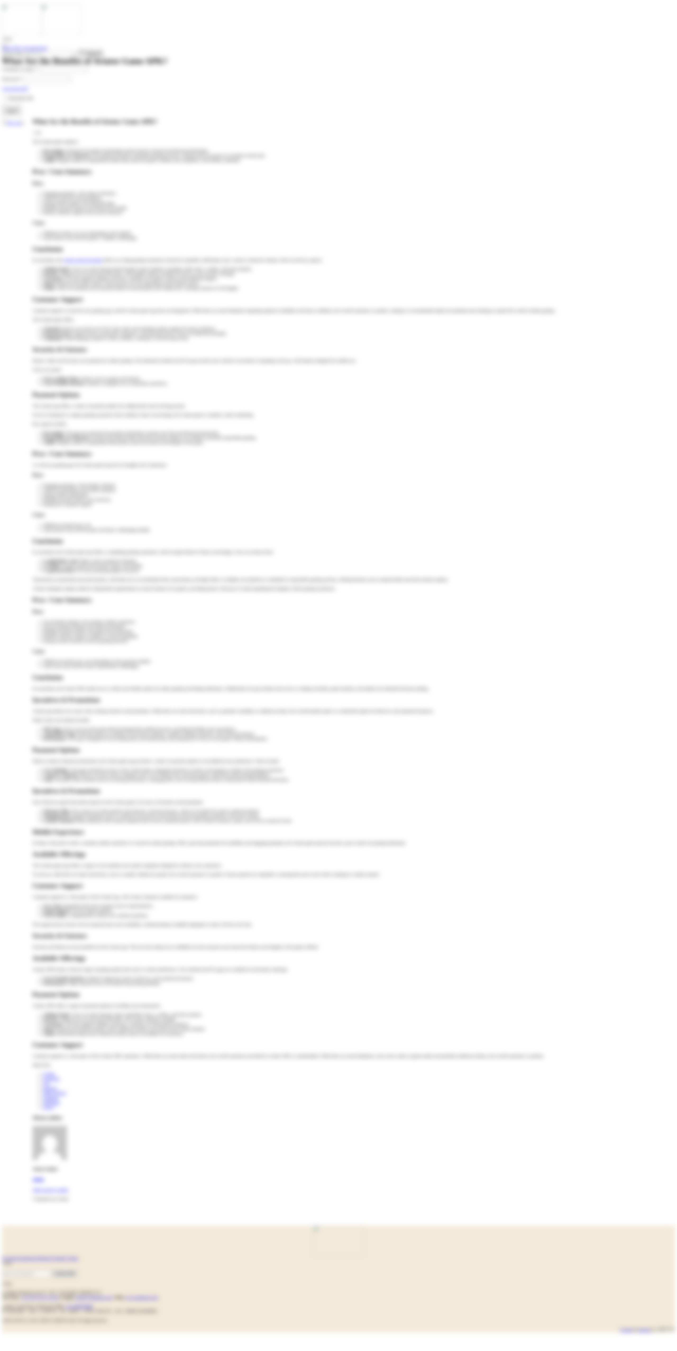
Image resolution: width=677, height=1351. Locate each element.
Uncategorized (35, 48)
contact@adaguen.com (94, 1297)
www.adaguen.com (141, 1297)
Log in (11, 110)
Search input (12, 53)
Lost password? (15, 88)
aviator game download (82, 260)
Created (626, 1330)
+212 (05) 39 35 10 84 (39, 1297)
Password (11, 79)
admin (38, 1179)
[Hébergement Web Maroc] (665, 1330)
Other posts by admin (50, 1190)
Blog (17, 48)
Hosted (644, 1330)
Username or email (20, 69)
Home (7, 48)
